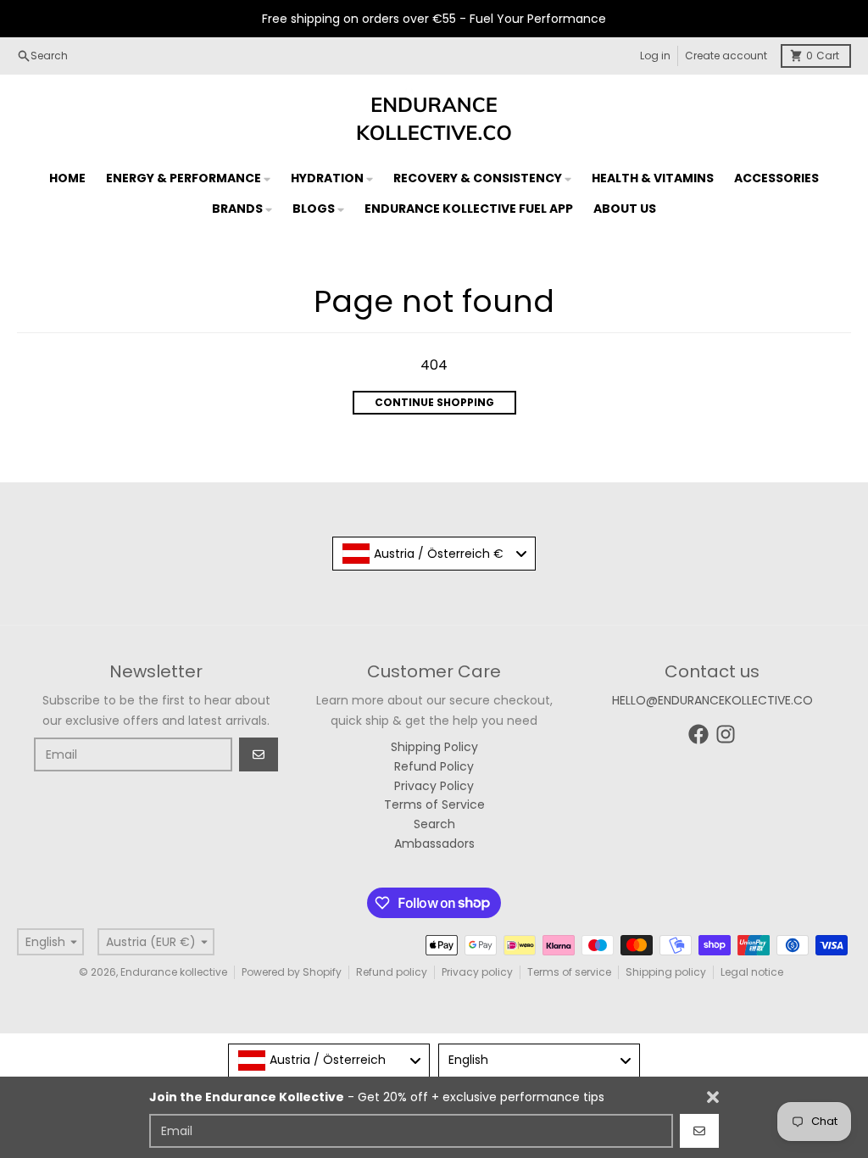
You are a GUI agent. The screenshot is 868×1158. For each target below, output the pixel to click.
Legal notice (752, 972)
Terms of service (569, 972)
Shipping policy (666, 972)
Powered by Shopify (292, 972)
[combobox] (434, 554)
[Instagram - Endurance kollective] (725, 734)
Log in (655, 55)
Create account (726, 55)
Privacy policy (477, 972)
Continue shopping (434, 402)
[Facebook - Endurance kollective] (698, 734)
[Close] (713, 1096)
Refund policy (391, 972)
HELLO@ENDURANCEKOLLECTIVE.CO (712, 700)
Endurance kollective (173, 972)
